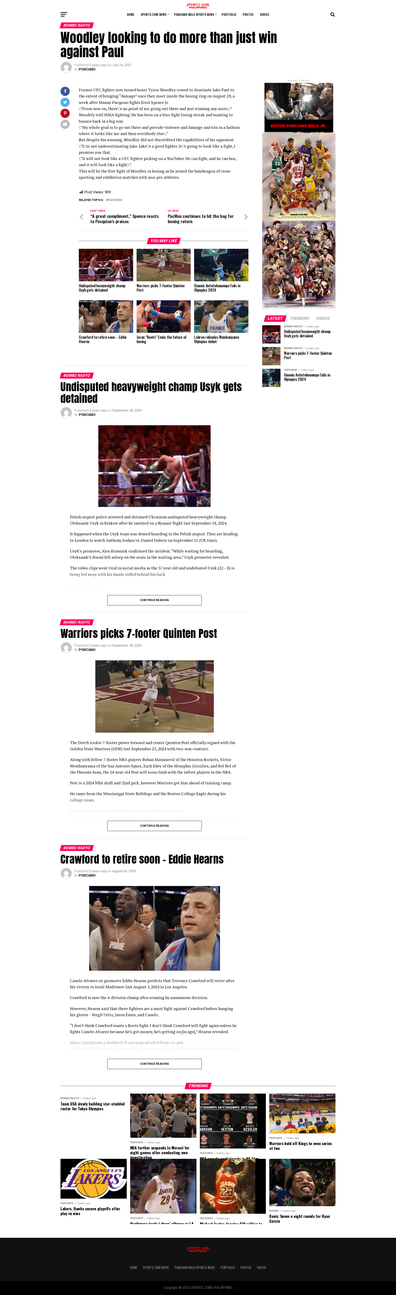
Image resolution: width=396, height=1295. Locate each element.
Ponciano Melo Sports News (194, 14)
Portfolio (229, 14)
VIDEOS (264, 14)
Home (130, 14)
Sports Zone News (153, 14)
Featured (115, 200)
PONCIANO (87, 69)
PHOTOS (248, 14)
